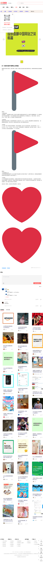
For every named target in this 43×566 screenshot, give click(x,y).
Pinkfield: (8, 291)
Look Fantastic (4, 113)
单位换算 (18, 544)
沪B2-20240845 (20, 553)
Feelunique (4, 119)
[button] (10, 3)
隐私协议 (4, 542)
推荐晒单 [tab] (2, 309)
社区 (1, 11)
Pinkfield (6, 288)
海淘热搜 (28, 542)
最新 (5, 11)
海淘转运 (26, 11)
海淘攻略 (10, 11)
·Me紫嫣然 (6, 302)
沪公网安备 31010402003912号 (21, 556)
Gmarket (3, 177)
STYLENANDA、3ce (5, 172)
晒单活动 (32, 11)
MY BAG (3, 124)
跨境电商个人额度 (20, 542)
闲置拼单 (21, 11)
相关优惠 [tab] (8, 309)
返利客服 (11, 544)
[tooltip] (7, 23)
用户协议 (4, 544)
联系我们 (11, 542)
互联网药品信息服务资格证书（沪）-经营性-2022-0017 (31, 553)
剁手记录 (15, 11)
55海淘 (3, 3)
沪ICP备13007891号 (7, 553)
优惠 (7, 7)
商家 (12, 7)
